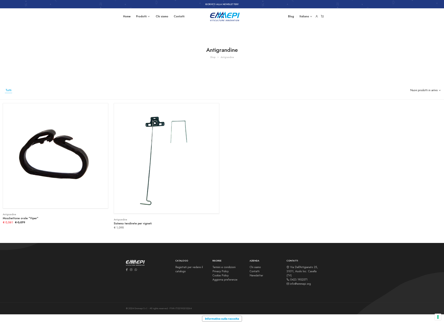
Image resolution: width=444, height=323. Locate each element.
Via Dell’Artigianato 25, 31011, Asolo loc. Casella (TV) (302, 271)
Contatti (179, 16)
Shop (212, 57)
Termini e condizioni (224, 267)
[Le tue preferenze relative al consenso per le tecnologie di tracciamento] (438, 317)
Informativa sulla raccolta (222, 318)
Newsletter (256, 275)
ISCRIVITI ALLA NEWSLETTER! (222, 4)
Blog (291, 16)
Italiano (304, 16)
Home (127, 16)
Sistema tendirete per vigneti (133, 223)
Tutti (8, 90)
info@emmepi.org (300, 284)
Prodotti (141, 16)
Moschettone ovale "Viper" (20, 218)
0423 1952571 (298, 280)
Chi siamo (162, 16)
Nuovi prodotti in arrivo (424, 90)
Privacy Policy (220, 271)
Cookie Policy (220, 275)
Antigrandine (9, 214)
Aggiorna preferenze (224, 280)
